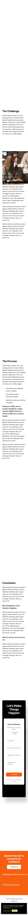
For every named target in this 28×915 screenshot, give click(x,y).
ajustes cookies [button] (7, 910)
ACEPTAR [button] (15, 910)
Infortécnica (14, 901)
